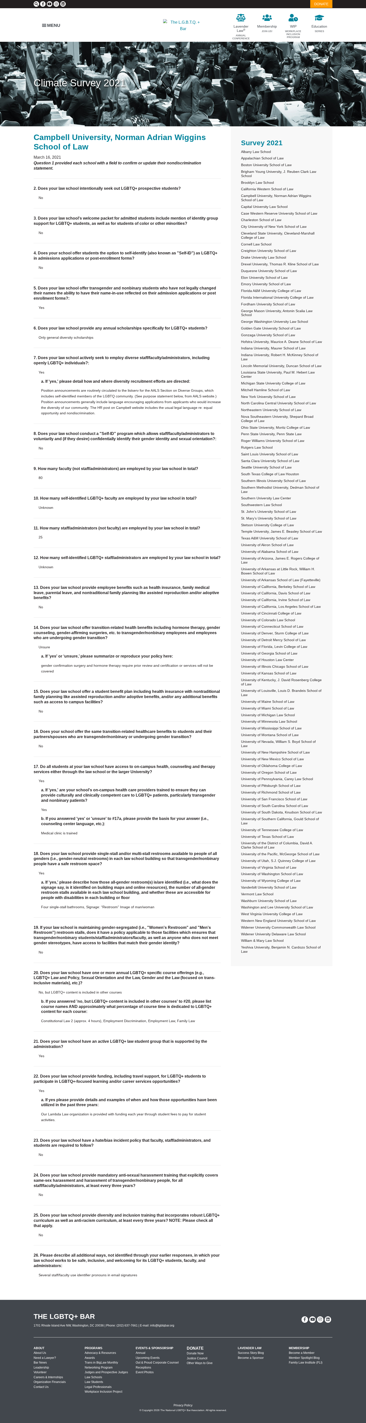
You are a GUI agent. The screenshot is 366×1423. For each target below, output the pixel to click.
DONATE (321, 4)
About (39, 1348)
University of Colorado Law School (268, 620)
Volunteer (40, 1372)
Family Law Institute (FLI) (305, 1362)
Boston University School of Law (266, 165)
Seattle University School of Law (266, 467)
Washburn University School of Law (269, 901)
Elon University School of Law (264, 278)
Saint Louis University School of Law (269, 454)
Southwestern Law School (261, 505)
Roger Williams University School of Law (272, 441)
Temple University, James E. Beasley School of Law (281, 531)
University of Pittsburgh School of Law (271, 786)
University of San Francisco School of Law (274, 799)
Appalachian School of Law (262, 158)
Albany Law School (256, 152)
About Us (40, 1353)
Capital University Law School (264, 207)
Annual (140, 1353)
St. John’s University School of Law (268, 512)
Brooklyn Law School (257, 183)
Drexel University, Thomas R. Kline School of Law (280, 264)
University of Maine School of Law (267, 702)
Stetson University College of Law (267, 525)
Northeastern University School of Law (271, 410)
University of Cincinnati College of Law (271, 613)
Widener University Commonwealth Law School (278, 927)
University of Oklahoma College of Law (271, 766)
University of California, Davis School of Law (275, 593)
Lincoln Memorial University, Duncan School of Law (281, 366)
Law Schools (93, 1377)
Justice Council (197, 1358)
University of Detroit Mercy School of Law (273, 640)
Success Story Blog (251, 1353)
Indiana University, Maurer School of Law (273, 348)
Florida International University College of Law (277, 297)
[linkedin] (63, 4)
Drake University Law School (263, 257)
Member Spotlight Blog (304, 1358)
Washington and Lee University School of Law (277, 907)
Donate (195, 1348)
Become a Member (301, 1353)
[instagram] (56, 4)
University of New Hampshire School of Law (275, 752)
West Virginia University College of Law (272, 914)
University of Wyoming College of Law (271, 881)
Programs (93, 1348)
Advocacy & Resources (100, 1353)
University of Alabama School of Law (269, 552)
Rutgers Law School (257, 447)
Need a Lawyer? (45, 1358)
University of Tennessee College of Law (272, 830)
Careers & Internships (48, 1377)
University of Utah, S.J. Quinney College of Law (278, 861)
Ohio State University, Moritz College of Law (275, 427)
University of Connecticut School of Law (272, 626)
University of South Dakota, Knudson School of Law (281, 812)
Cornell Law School (256, 244)
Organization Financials (50, 1382)
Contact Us (41, 1387)
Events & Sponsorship (154, 1348)
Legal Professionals (98, 1387)
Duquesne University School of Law (269, 271)
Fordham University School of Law (268, 304)
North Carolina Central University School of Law (278, 403)
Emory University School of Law (266, 284)
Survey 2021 (262, 143)
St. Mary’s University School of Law (268, 518)
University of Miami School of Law (267, 708)
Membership (299, 1348)
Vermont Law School (257, 894)
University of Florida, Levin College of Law (274, 647)
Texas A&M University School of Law (269, 538)
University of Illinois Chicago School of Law (274, 666)
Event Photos (145, 1372)
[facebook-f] (43, 4)
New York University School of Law (268, 397)
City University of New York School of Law (273, 227)
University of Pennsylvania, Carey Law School (277, 779)
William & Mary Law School (262, 941)
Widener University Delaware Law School (273, 934)
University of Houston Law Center (267, 660)
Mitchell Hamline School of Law (265, 390)
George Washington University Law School (274, 322)
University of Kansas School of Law (268, 673)
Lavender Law (249, 1348)
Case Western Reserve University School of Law (279, 213)
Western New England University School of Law (278, 921)
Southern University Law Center (266, 498)
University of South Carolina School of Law (274, 806)
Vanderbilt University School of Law (268, 887)
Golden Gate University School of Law (271, 328)
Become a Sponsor (251, 1358)
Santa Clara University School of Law (270, 461)
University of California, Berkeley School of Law (278, 587)
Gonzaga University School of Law (268, 335)
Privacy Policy (183, 1405)
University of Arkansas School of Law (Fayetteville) (280, 580)
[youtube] (49, 4)
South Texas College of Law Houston (270, 474)
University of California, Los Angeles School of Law (281, 607)
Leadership (41, 1367)
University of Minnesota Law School (269, 721)
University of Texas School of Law (267, 837)
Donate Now (195, 1353)
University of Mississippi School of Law (271, 728)
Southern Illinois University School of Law (273, 481)
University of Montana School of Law (270, 735)
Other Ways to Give (200, 1363)
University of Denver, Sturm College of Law (274, 633)
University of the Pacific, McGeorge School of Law (280, 854)
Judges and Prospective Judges (106, 1372)
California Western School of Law (267, 189)
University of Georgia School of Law (269, 653)
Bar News (40, 1362)
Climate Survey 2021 (79, 82)
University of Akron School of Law (267, 545)
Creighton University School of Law (268, 251)
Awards (90, 1358)
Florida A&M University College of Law (271, 291)
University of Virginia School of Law (268, 867)
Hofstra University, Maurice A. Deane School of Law (281, 342)
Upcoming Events (148, 1358)
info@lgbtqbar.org (162, 1325)
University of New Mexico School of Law (272, 759)
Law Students (94, 1382)
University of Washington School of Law (272, 874)
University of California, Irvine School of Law (275, 600)
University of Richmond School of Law (271, 792)
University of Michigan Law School (268, 715)
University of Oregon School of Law (269, 772)
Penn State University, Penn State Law (271, 434)
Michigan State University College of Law (273, 383)
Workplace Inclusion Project (103, 1391)
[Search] (36, 4)
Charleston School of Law (261, 220)
